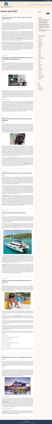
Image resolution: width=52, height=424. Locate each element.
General (40, 52)
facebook (46, 0)
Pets (38, 4)
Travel (3, 214)
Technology (40, 73)
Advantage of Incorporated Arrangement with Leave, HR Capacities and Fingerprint (17, 58)
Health (50, 4)
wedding (40, 78)
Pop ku (7, 15)
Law (39, 59)
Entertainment (41, 45)
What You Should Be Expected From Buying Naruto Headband (17, 119)
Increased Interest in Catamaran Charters (14, 213)
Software (40, 70)
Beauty (40, 40)
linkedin (44, 0)
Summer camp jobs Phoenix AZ (17, 315)
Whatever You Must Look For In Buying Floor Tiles (16, 173)
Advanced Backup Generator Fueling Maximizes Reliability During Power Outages (44, 27)
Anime (40, 37)
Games (3, 20)
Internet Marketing (41, 58)
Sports (40, 71)
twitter (47, 0)
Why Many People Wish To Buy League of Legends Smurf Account (17, 18)
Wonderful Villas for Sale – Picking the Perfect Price (17, 357)
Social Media (40, 69)
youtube (48, 0)
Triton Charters (4, 265)
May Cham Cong (29, 102)
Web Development (41, 75)
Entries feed (39, 86)
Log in (39, 85)
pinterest (49, 0)
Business (41, 4)
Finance (40, 48)
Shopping (45, 4)
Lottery (40, 60)
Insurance (40, 56)
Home (31, 4)
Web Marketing (41, 77)
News (39, 62)
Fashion (40, 47)
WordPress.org (40, 89)
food (39, 49)
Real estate (3, 359)
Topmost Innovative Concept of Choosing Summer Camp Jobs (16, 281)
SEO (39, 66)
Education (34, 4)
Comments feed (40, 88)
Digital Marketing (41, 43)
